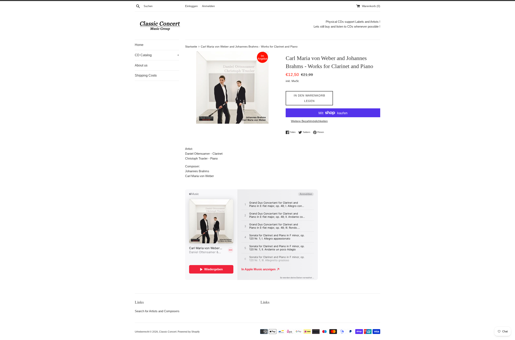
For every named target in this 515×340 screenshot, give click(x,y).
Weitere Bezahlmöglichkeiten (309, 121)
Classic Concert (167, 331)
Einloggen (191, 6)
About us (141, 65)
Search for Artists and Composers (157, 311)
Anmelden (208, 6)
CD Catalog (157, 55)
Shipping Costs (146, 75)
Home (139, 45)
